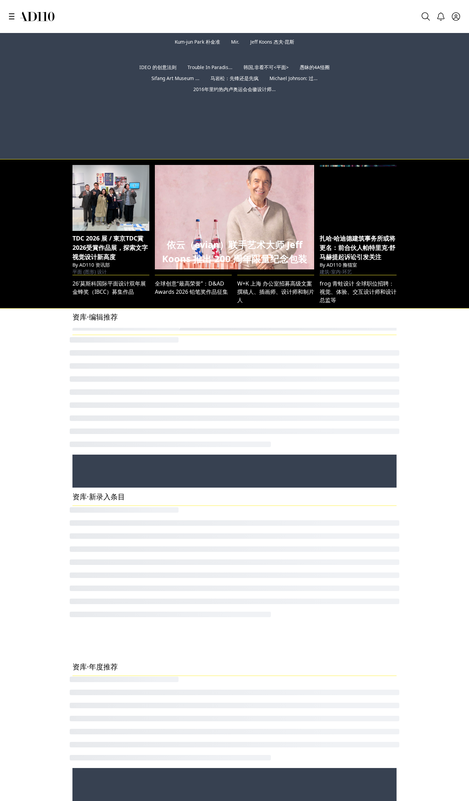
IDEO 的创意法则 (157, 78)
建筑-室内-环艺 (336, 233)
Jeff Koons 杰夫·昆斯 (272, 41)
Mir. (235, 41)
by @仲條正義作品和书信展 (426, 118)
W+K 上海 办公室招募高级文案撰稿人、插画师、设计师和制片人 (275, 259)
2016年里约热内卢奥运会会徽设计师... (234, 100)
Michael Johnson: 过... (294, 89)
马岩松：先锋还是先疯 (234, 89)
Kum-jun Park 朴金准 (197, 41)
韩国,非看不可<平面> (266, 78)
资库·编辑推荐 (95, 284)
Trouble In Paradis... (209, 78)
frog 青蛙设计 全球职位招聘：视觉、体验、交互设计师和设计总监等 (358, 259)
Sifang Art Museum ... (175, 89)
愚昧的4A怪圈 (315, 78)
